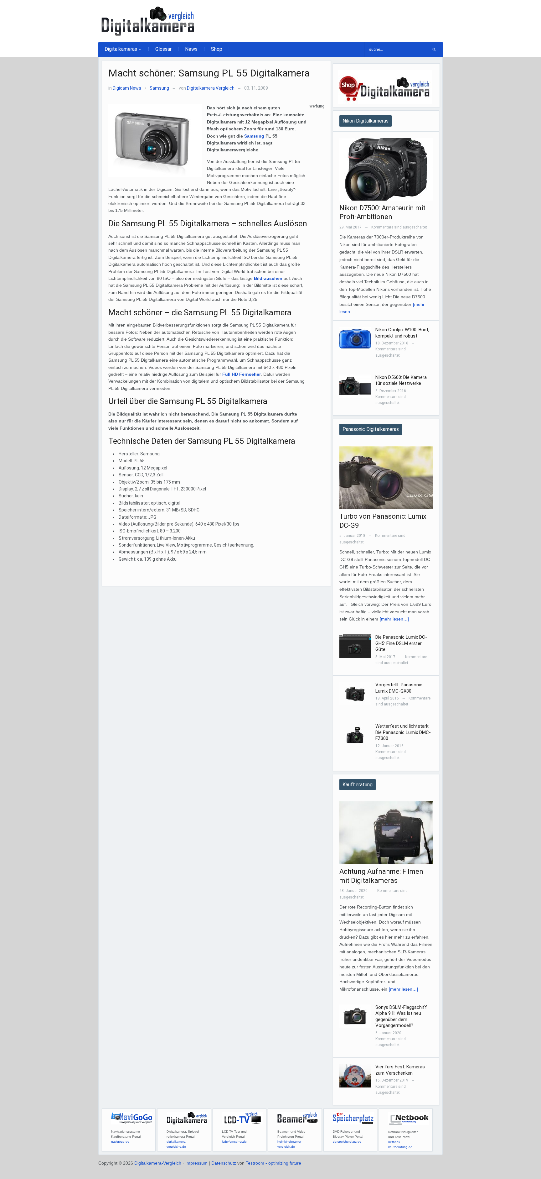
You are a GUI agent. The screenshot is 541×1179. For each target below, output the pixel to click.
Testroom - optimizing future (273, 1163)
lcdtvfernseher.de (234, 1141)
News (191, 49)
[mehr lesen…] (394, 618)
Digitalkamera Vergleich (210, 88)
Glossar (163, 49)
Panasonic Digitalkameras (371, 429)
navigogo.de (120, 1141)
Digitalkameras (117, 51)
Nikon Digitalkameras (366, 121)
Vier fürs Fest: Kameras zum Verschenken (400, 1070)
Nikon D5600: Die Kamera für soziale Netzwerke (401, 380)
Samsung (159, 88)
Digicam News (127, 88)
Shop (216, 49)
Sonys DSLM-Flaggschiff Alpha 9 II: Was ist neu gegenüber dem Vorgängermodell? (401, 1016)
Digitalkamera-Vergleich (157, 1163)
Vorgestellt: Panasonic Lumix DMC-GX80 (398, 688)
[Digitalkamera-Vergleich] (148, 20)
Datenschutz (223, 1163)
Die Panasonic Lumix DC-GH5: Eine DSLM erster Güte (401, 643)
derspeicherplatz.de (347, 1141)
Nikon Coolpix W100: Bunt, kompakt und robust (402, 333)
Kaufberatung (358, 785)
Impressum (196, 1163)
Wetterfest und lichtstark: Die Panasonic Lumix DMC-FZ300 (403, 732)
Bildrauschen (268, 278)
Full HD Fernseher (241, 374)
